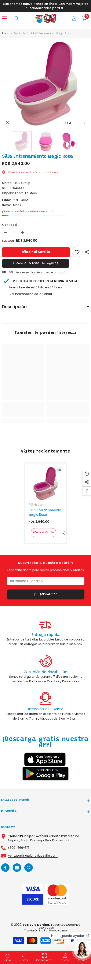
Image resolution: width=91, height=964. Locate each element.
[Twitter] (28, 867)
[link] (77, 252)
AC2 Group (22, 183)
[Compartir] (86, 252)
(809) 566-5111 (18, 848)
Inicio (5, 33)
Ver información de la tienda (31, 294)
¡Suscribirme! (45, 594)
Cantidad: (9, 225)
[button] (77, 123)
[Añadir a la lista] (63, 532)
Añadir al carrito (36, 252)
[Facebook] (5, 867)
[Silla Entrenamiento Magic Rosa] (45, 484)
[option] (45, 83)
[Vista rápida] (59, 470)
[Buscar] (16, 18)
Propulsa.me (58, 930)
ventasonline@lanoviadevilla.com (33, 855)
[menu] (4, 18)
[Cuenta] (74, 18)
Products (19, 33)
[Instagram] (17, 867)
